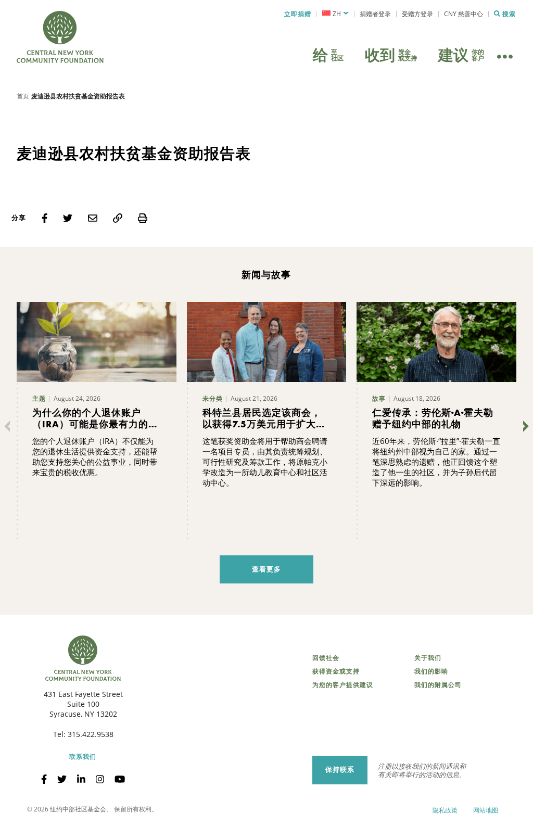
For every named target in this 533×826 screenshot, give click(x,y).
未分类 (212, 399)
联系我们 (82, 757)
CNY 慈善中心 (463, 13)
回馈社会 (325, 658)
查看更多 (266, 569)
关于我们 (427, 658)
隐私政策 (445, 810)
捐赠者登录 (375, 13)
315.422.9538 (90, 734)
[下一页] (524, 426)
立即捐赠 (297, 14)
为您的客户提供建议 (342, 685)
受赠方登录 (417, 13)
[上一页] (9, 426)
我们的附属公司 (438, 685)
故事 (379, 399)
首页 (23, 96)
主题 (39, 399)
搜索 (509, 14)
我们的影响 (431, 671)
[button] (335, 14)
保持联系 (339, 769)
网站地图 (485, 810)
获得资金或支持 (336, 671)
